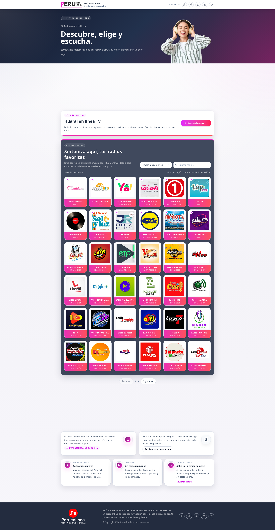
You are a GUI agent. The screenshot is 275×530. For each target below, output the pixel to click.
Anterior (126, 381)
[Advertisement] (137, 87)
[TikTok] (181, 516)
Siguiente (148, 381)
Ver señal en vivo (196, 123)
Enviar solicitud (184, 481)
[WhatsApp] (196, 516)
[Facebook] (189, 516)
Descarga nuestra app (160, 449)
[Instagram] (204, 516)
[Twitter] (211, 516)
